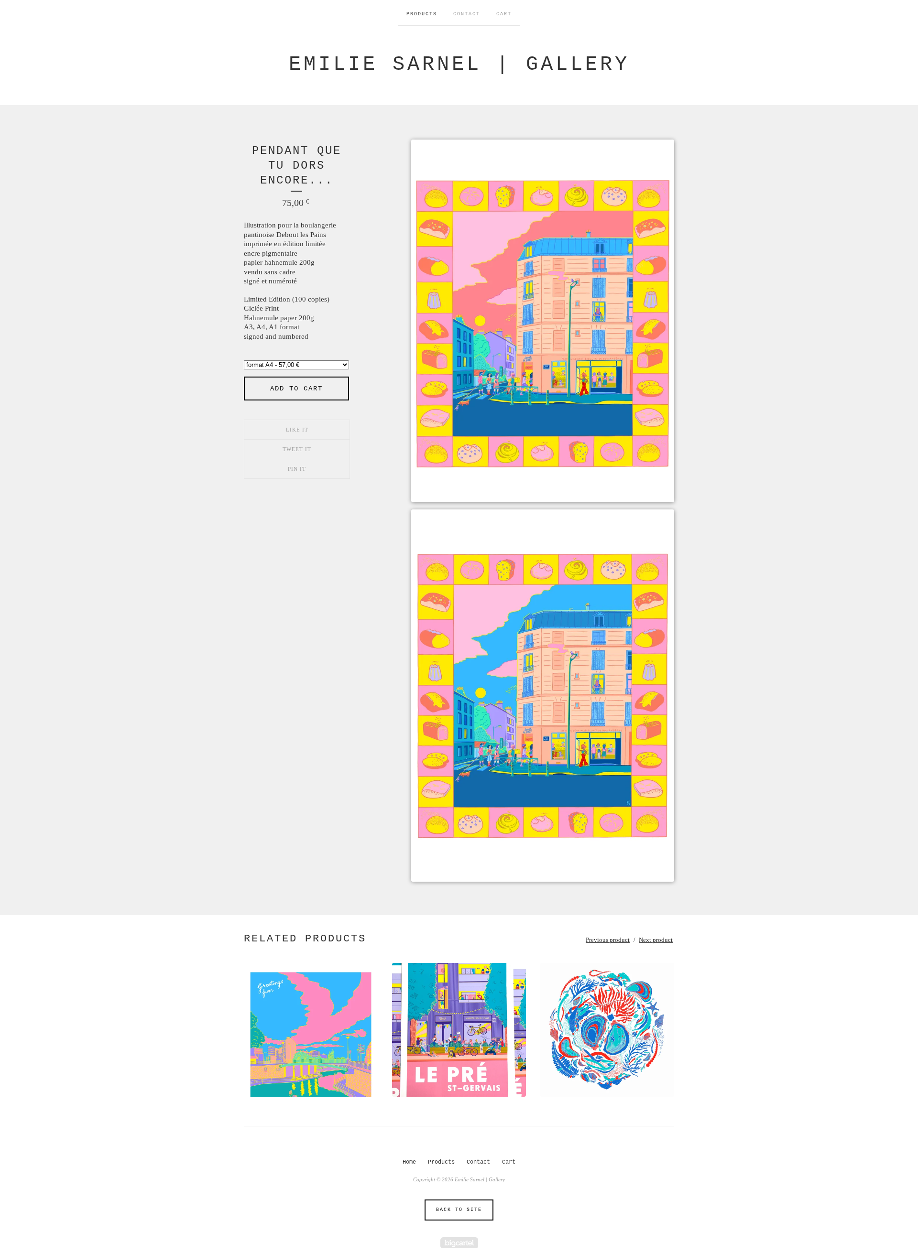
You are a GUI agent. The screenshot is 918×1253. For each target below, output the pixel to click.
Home (409, 1162)
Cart (504, 14)
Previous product (608, 939)
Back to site (459, 1209)
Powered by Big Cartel (459, 1242)
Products (421, 14)
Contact (466, 14)
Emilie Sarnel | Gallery (459, 64)
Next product (656, 939)
